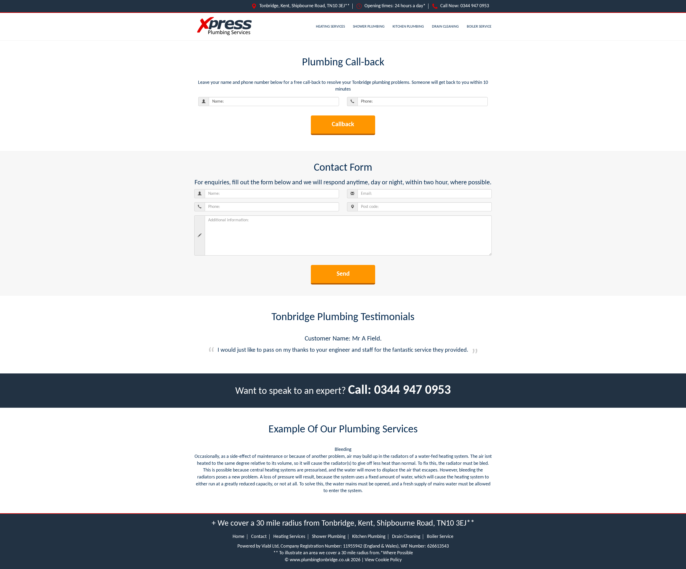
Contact (259, 536)
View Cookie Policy (383, 560)
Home (238, 536)
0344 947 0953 (474, 6)
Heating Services (330, 27)
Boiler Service (479, 27)
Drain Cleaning (445, 27)
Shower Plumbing (369, 27)
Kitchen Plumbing (408, 27)
